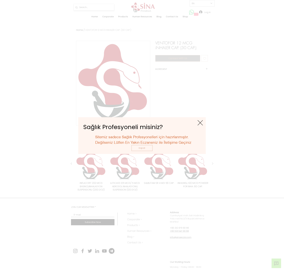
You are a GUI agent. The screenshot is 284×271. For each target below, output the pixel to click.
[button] (142, 148)
